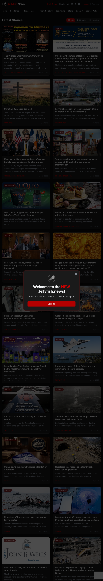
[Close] (76, 274)
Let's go (51, 304)
